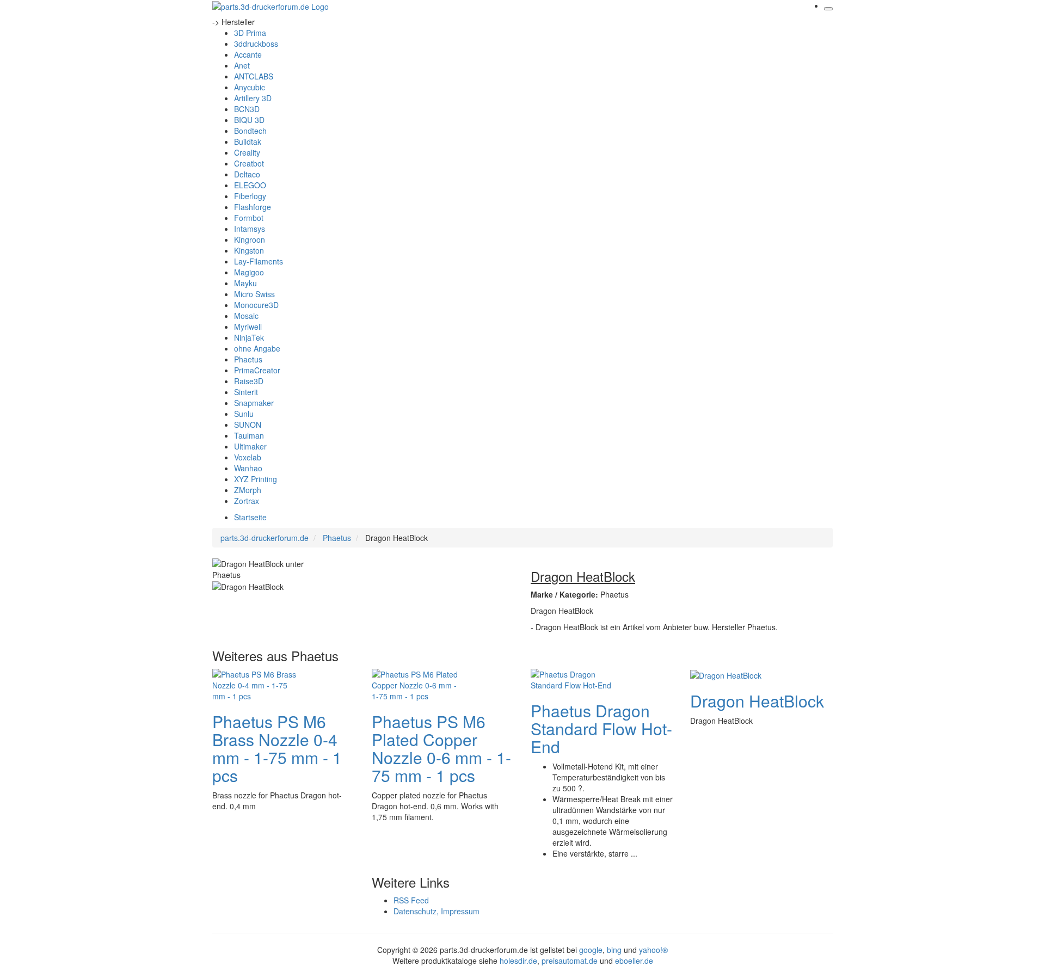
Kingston (249, 250)
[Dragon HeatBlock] (725, 674)
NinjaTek (249, 337)
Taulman (249, 435)
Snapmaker (254, 402)
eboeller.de (634, 960)
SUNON (247, 424)
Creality (247, 152)
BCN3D (247, 108)
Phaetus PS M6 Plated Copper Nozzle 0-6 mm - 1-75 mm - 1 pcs (441, 748)
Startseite (250, 517)
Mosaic (246, 315)
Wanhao (248, 468)
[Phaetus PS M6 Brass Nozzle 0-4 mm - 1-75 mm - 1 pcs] (255, 683)
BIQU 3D (249, 119)
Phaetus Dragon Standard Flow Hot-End (601, 728)
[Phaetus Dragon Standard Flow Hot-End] (574, 678)
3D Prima (250, 32)
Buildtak (247, 141)
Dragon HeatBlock (757, 700)
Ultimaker (250, 446)
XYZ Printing (255, 478)
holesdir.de (518, 960)
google (591, 949)
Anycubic (249, 87)
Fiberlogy (250, 195)
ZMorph (247, 489)
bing (614, 949)
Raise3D (248, 381)
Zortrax (246, 500)
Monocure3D (256, 304)
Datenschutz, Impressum (437, 911)
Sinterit (246, 391)
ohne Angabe (257, 348)
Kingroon (249, 239)
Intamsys (249, 228)
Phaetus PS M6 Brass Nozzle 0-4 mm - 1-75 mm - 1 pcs (277, 748)
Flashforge (252, 206)
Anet (242, 65)
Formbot (248, 217)
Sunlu (244, 413)
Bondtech (250, 130)
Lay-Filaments (258, 261)
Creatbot (249, 163)
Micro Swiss (254, 293)
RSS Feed (411, 900)
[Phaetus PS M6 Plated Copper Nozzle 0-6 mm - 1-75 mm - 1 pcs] (415, 683)
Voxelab (247, 457)
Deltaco (247, 174)
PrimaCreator (257, 370)
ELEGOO (250, 185)
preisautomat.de (570, 960)
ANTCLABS (253, 76)
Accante (248, 54)
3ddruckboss (256, 43)
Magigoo (249, 272)
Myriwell (248, 326)
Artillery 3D (253, 98)
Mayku (245, 283)
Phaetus (248, 359)
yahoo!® (653, 949)
